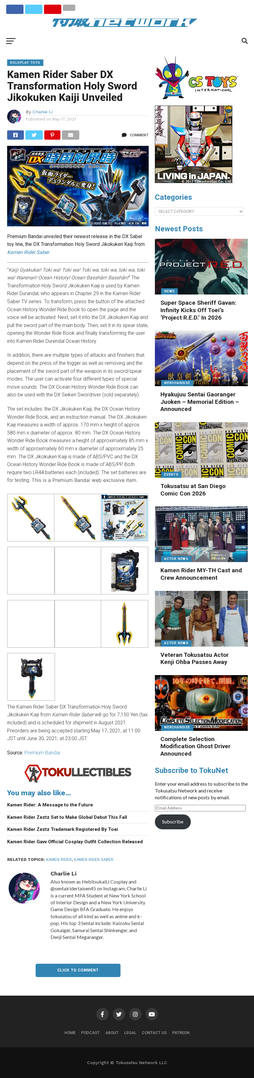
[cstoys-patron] (199, 102)
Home (70, 1032)
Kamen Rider (59, 859)
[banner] (193, 181)
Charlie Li (43, 111)
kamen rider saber (93, 859)
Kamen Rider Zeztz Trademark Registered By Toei (62, 829)
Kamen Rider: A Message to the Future (50, 805)
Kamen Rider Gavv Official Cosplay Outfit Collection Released (75, 842)
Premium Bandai (42, 753)
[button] (30, 518)
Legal (130, 1032)
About (112, 1032)
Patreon (181, 1032)
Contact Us (154, 1032)
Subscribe (172, 821)
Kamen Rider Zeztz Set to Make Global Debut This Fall (67, 817)
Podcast (90, 1032)
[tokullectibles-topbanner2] (78, 782)
